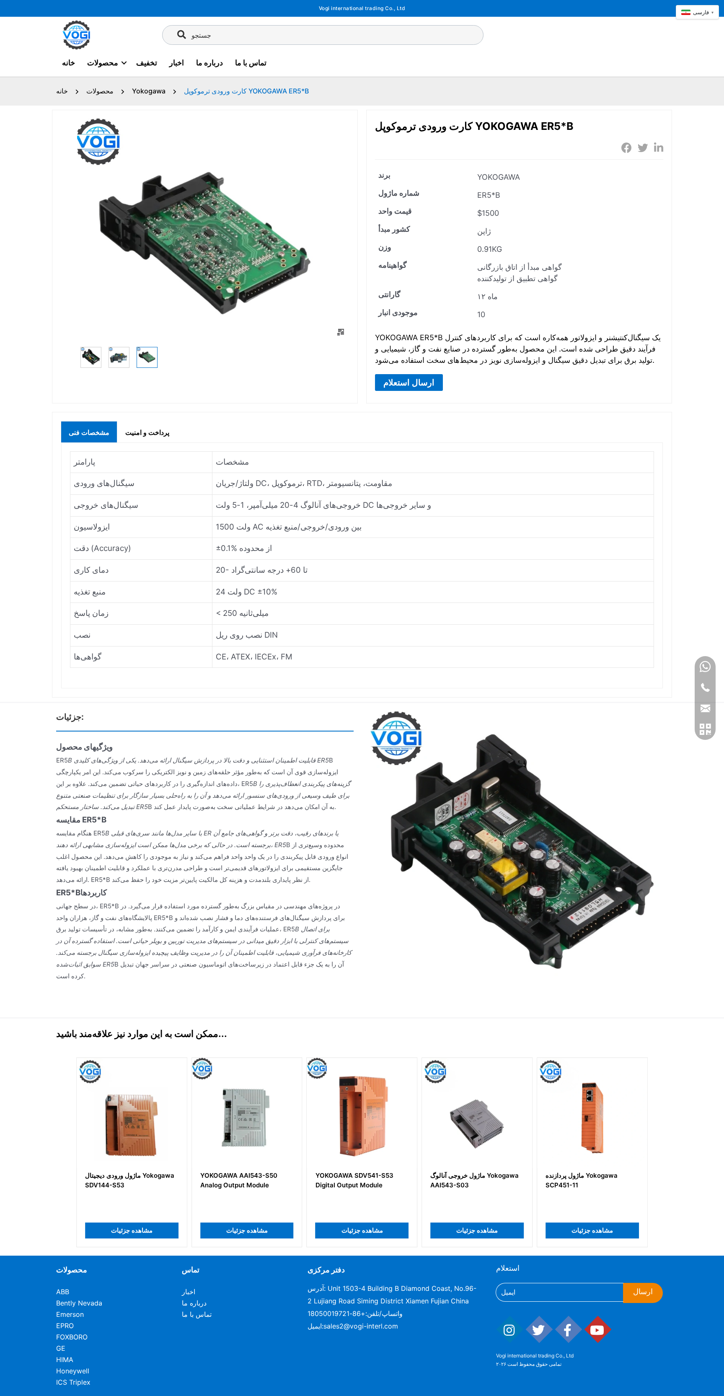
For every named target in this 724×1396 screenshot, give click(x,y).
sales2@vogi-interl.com (360, 1326)
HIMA (64, 1359)
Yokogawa (148, 91)
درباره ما (209, 62)
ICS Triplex (73, 1382)
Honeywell (72, 1371)
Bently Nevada (79, 1303)
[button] (409, 382)
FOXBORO (72, 1337)
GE (60, 1348)
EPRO (65, 1325)
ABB (62, 1291)
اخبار (176, 62)
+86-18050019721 (336, 1313)
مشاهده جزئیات (132, 1230)
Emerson (70, 1314)
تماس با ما (250, 62)
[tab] (89, 431)
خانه (68, 62)
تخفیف (146, 62)
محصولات (102, 62)
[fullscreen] (340, 332)
